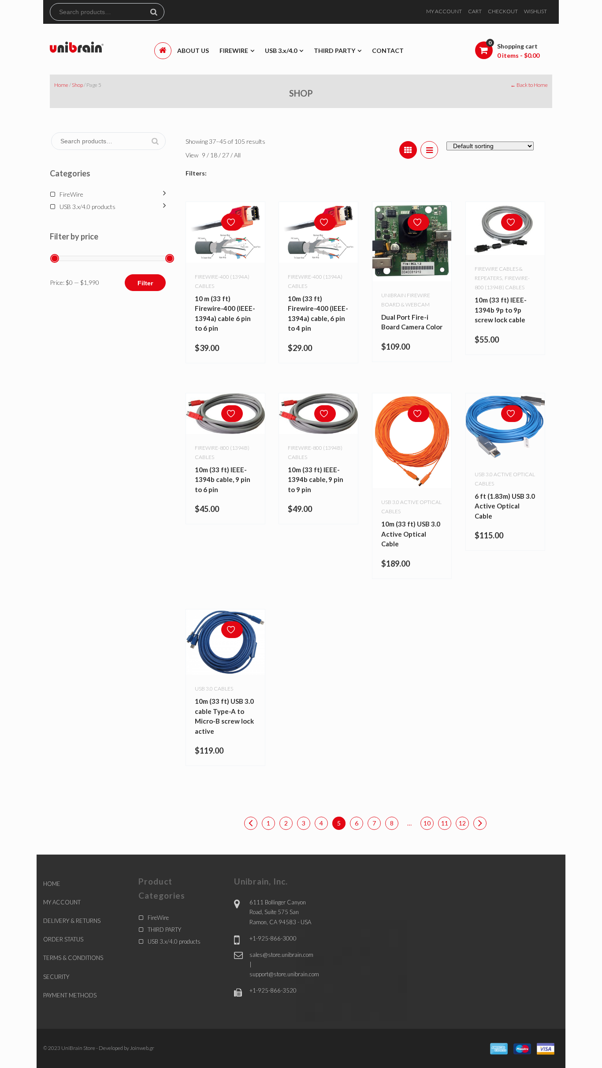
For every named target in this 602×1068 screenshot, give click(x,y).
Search (157, 12)
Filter (145, 283)
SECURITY (56, 976)
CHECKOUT (503, 11)
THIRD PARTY (164, 929)
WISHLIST (535, 11)
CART (475, 11)
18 (214, 155)
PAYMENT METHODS (70, 995)
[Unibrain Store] (77, 46)
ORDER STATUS (63, 939)
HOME (51, 883)
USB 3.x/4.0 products (87, 206)
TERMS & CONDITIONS (73, 957)
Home (61, 85)
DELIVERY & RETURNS (71, 920)
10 (427, 823)
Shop (77, 85)
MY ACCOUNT (444, 11)
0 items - (518, 55)
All (237, 155)
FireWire (71, 194)
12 (462, 823)
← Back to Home (529, 85)
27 (226, 155)
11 (444, 823)
